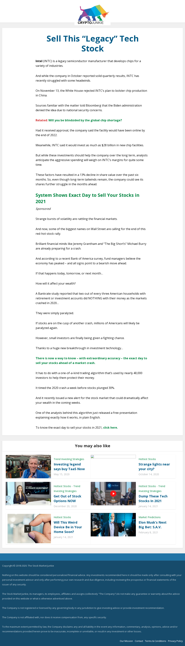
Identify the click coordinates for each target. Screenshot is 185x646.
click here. (110, 428)
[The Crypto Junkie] (92, 14)
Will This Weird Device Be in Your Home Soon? (68, 527)
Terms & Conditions (155, 641)
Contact (139, 641)
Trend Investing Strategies (69, 459)
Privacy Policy (175, 641)
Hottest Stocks (147, 459)
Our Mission (126, 641)
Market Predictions (150, 517)
